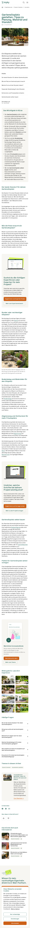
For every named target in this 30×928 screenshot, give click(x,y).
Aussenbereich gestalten (17, 767)
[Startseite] (2, 7)
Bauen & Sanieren (18, 7)
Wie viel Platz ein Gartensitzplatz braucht (13, 81)
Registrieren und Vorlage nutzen (15, 506)
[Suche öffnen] (23, 2)
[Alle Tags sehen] (21, 839)
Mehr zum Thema (10, 662)
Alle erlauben (15, 923)
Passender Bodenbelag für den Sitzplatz (13, 89)
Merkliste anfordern (11, 658)
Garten (16, 320)
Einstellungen (15, 919)
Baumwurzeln (6, 454)
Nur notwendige (15, 914)
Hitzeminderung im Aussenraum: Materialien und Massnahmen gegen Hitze (19, 835)
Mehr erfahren (15, 909)
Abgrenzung (17, 433)
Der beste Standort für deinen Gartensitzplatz (15, 77)
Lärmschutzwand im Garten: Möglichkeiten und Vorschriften (18, 844)
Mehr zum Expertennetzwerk (14, 303)
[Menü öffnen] (27, 2)
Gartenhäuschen (23, 544)
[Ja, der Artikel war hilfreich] (4, 818)
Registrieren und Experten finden (15, 299)
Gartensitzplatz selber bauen (10, 97)
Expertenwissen (8, 7)
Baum (3, 450)
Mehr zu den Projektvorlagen (14, 510)
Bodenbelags (8, 398)
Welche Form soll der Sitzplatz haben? (12, 85)
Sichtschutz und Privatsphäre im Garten (13, 93)
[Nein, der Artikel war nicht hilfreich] (8, 818)
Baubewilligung (15, 527)
